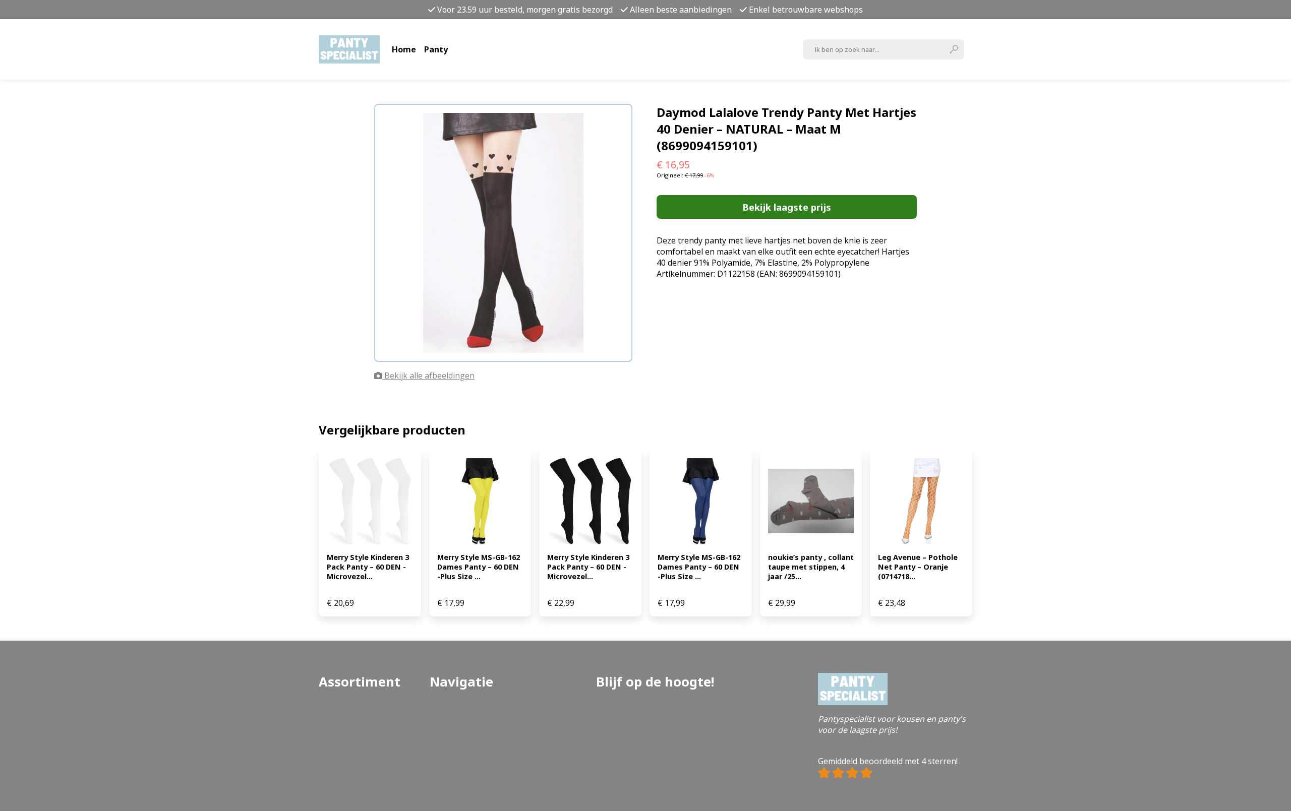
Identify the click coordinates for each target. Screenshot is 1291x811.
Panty (436, 49)
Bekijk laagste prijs (786, 207)
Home (404, 49)
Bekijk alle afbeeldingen (428, 375)
